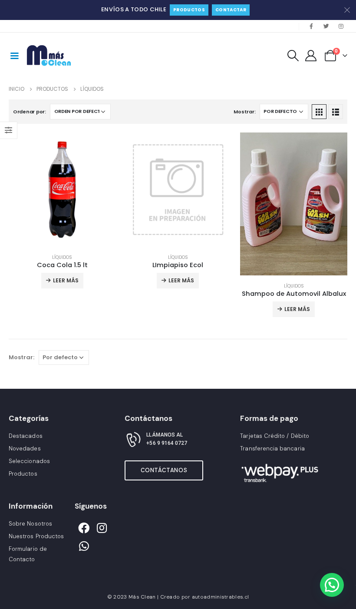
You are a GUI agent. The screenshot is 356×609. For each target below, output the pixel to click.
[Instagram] (341, 26)
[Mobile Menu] (14, 55)
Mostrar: (244, 111)
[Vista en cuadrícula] (319, 111)
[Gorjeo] (326, 26)
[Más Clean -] (50, 55)
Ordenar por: (29, 111)
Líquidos (62, 257)
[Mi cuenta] (311, 55)
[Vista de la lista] (335, 111)
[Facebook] (311, 26)
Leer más (66, 280)
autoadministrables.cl (220, 596)
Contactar (230, 10)
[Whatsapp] (84, 546)
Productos (189, 10)
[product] (62, 189)
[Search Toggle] (293, 55)
